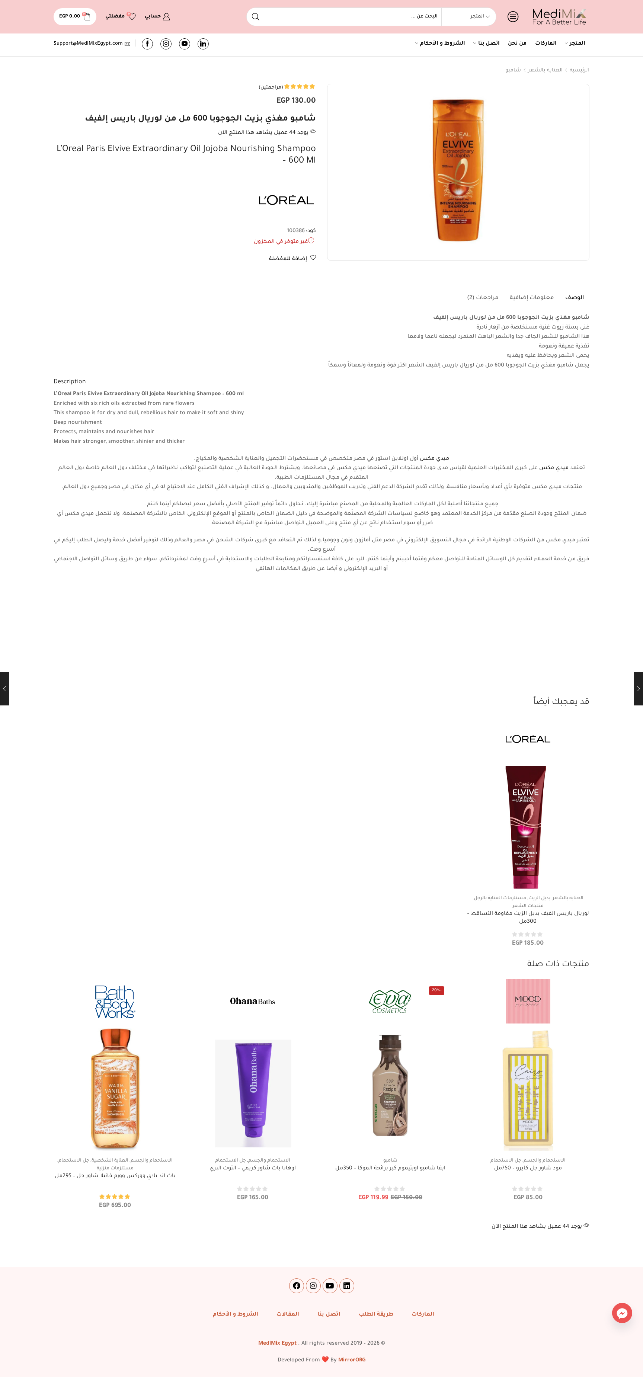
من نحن (517, 44)
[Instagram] (166, 43)
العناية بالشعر (545, 70)
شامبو (513, 70)
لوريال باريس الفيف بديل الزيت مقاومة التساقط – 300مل (528, 918)
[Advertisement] (321, 641)
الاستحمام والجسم (545, 1160)
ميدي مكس (434, 459)
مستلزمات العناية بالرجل (500, 898)
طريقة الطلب (376, 1315)
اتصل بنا (489, 44)
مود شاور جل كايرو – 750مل (528, 1169)
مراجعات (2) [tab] (483, 298)
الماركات (546, 44)
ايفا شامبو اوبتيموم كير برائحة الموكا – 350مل (390, 1169)
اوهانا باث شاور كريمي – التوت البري (252, 1169)
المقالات (287, 1315)
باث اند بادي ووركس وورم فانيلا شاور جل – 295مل (115, 1176)
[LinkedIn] (203, 43)
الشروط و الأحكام (442, 44)
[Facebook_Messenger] (622, 1313)
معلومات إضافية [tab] (532, 298)
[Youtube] (184, 43)
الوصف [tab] (574, 298)
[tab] (574, 298)
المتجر (577, 44)
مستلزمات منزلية (115, 1168)
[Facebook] (147, 43)
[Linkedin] (346, 1285)
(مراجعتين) (271, 87)
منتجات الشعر (528, 906)
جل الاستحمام (505, 1160)
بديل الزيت (539, 898)
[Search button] (256, 17)
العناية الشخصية (110, 1160)
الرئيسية (579, 70)
